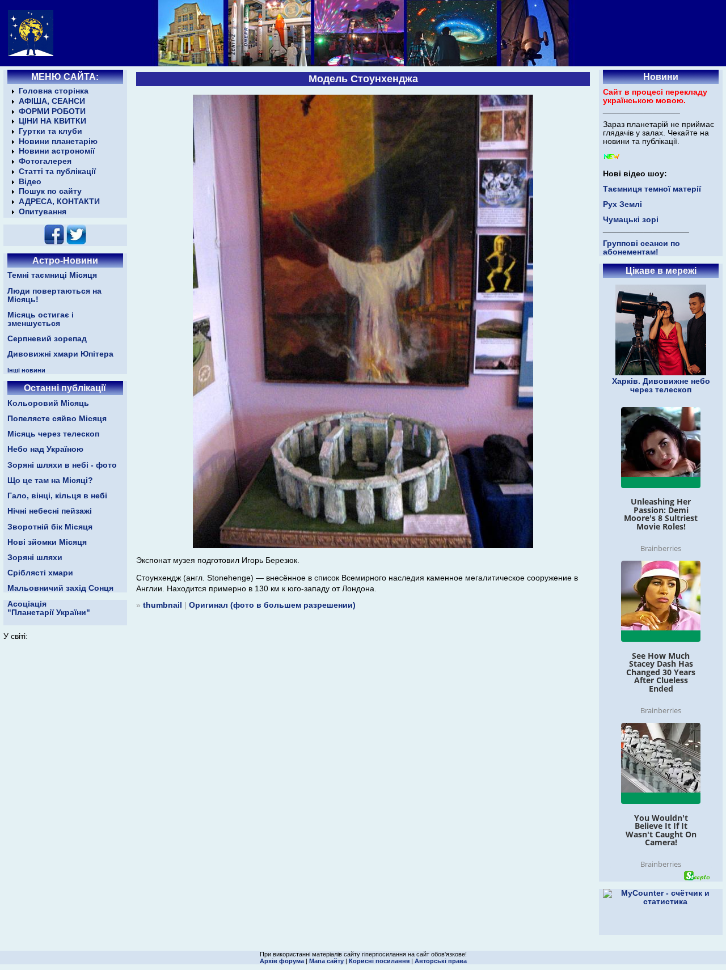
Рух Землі (622, 204)
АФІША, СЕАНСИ (52, 101)
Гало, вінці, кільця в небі (57, 496)
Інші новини (26, 370)
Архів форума (282, 961)
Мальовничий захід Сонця (60, 588)
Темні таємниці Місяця (52, 275)
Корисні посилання (379, 961)
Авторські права (441, 961)
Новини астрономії (57, 151)
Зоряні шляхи (34, 557)
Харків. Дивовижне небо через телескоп (661, 385)
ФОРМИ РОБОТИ (52, 111)
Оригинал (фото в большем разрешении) (272, 605)
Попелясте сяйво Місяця (57, 418)
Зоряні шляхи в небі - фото (62, 465)
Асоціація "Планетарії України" (48, 608)
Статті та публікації (57, 171)
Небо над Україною (45, 449)
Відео (30, 181)
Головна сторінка (53, 91)
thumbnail (162, 605)
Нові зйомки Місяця (47, 542)
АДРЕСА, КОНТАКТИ (59, 201)
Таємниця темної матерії (652, 189)
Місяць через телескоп (53, 434)
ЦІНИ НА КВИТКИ (52, 121)
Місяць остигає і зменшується (40, 319)
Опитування (42, 211)
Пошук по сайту (50, 191)
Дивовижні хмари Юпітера (60, 354)
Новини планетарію (58, 141)
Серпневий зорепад (47, 338)
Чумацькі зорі (631, 219)
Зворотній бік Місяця (49, 527)
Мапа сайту (326, 961)
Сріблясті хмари (40, 573)
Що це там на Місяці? (50, 480)
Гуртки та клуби (50, 131)
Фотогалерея (45, 161)
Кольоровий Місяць (48, 403)
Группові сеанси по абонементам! (641, 247)
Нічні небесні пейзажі (49, 511)
